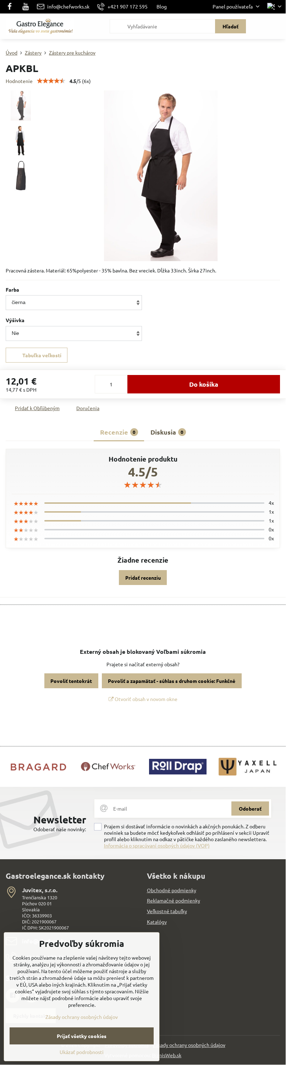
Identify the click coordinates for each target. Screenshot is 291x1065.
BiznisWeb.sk (166, 1055)
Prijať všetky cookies (81, 1036)
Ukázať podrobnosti (82, 1052)
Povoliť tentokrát (71, 681)
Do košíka (203, 384)
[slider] (51, 81)
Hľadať (230, 26)
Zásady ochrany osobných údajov (189, 1045)
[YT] (25, 6)
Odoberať (250, 808)
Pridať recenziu (143, 577)
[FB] (11, 6)
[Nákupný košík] (260, 26)
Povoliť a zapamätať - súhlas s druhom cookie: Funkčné (171, 681)
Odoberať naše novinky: (59, 829)
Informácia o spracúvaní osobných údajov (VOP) (157, 845)
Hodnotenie (19, 81)
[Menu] (277, 26)
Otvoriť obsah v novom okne (145, 699)
